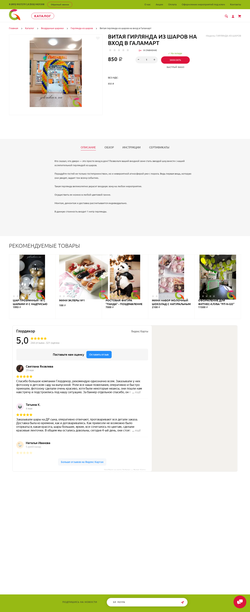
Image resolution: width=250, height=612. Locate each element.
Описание (88, 147)
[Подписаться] (182, 602)
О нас (147, 4)
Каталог (42, 16)
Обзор (109, 147)
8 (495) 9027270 (17, 4)
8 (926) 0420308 (36, 4)
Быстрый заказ (175, 67)
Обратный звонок (60, 4)
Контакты (235, 4)
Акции (159, 4)
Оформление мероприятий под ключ (203, 4)
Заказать (175, 60)
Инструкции (131, 147)
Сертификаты (159, 147)
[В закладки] (98, 38)
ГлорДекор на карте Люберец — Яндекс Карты (125, 469)
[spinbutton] (146, 59)
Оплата (172, 4)
